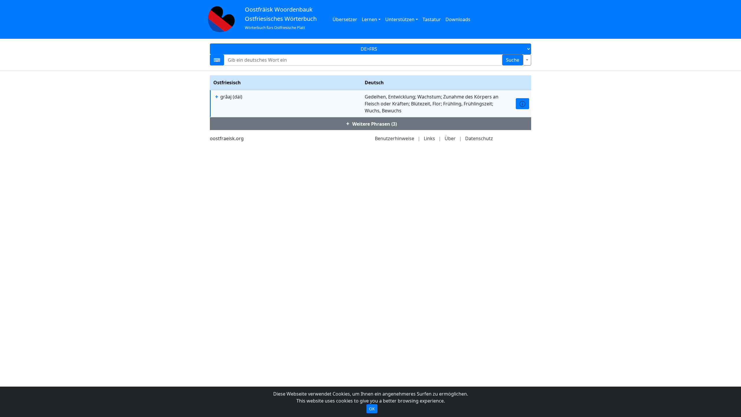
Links (429, 138)
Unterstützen (399, 19)
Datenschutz (479, 138)
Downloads (457, 19)
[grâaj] (522, 103)
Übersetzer (345, 19)
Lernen (369, 19)
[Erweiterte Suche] (527, 59)
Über (450, 138)
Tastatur (432, 19)
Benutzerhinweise (394, 138)
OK (372, 408)
